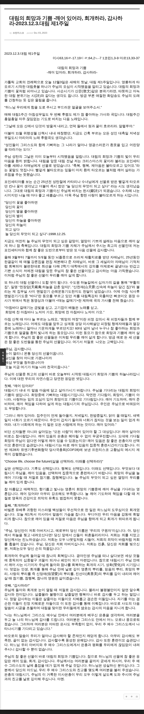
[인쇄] (137, 696)
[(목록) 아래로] (131, 696)
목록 (3, 357)
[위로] (126, 696)
